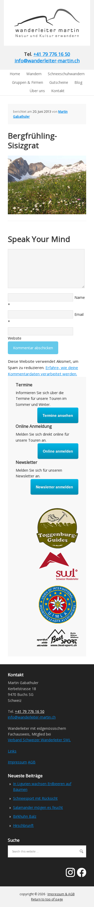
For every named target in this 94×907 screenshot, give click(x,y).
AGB (32, 762)
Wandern (34, 73)
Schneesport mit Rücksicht (35, 798)
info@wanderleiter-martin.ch (47, 60)
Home (15, 73)
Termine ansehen (58, 415)
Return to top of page (47, 899)
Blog (78, 82)
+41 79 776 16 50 (51, 54)
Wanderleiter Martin (43, 23)
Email (79, 314)
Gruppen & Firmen (27, 82)
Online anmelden (58, 451)
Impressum (17, 762)
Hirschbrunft (23, 825)
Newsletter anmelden (54, 486)
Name (79, 297)
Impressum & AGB (61, 894)
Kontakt (57, 90)
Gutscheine (58, 82)
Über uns (37, 90)
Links (12, 751)
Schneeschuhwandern (66, 73)
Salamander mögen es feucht (38, 807)
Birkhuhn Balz (24, 816)
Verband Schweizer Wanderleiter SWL (39, 739)
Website (14, 338)
